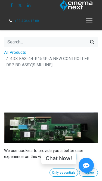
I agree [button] (89, 172)
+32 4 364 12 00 (27, 21)
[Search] (92, 42)
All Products (15, 52)
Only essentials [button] (64, 172)
